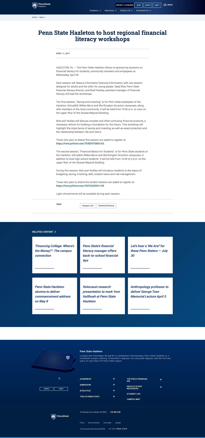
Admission (85, 385)
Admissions (109, 10)
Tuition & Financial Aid (137, 380)
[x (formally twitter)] (59, 378)
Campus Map (133, 399)
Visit (157, 5)
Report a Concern (124, 5)
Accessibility (107, 423)
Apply (148, 5)
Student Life (125, 10)
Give (139, 5)
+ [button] (114, 379)
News (42, 17)
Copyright (118, 423)
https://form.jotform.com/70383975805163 (80, 143)
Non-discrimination (94, 423)
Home (34, 17)
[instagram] (48, 378)
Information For (142, 10)
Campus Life (88, 205)
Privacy (82, 423)
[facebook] (43, 378)
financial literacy (106, 205)
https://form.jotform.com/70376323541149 (80, 185)
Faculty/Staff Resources (134, 387)
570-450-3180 (115, 412)
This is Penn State (89, 397)
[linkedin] (54, 378)
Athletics (85, 391)
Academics (94, 10)
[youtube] (64, 378)
